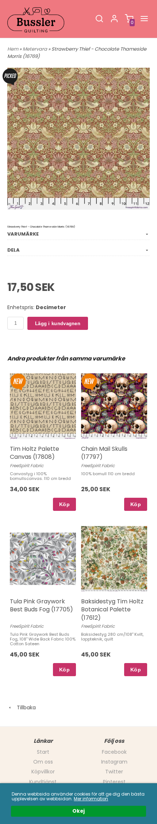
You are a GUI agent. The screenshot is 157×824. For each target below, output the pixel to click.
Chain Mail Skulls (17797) (104, 453)
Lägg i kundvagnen (57, 323)
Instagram (114, 761)
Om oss (43, 761)
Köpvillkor (43, 771)
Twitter (114, 771)
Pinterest (114, 781)
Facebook (114, 752)
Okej (78, 811)
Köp (64, 504)
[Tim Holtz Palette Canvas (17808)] (18, 381)
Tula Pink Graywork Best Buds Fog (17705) (41, 605)
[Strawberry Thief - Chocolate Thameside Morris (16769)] (10, 76)
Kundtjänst (43, 781)
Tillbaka (24, 707)
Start (43, 752)
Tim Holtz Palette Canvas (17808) (34, 453)
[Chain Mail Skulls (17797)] (89, 381)
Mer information (91, 799)
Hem (12, 49)
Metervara (35, 49)
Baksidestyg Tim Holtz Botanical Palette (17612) (112, 609)
